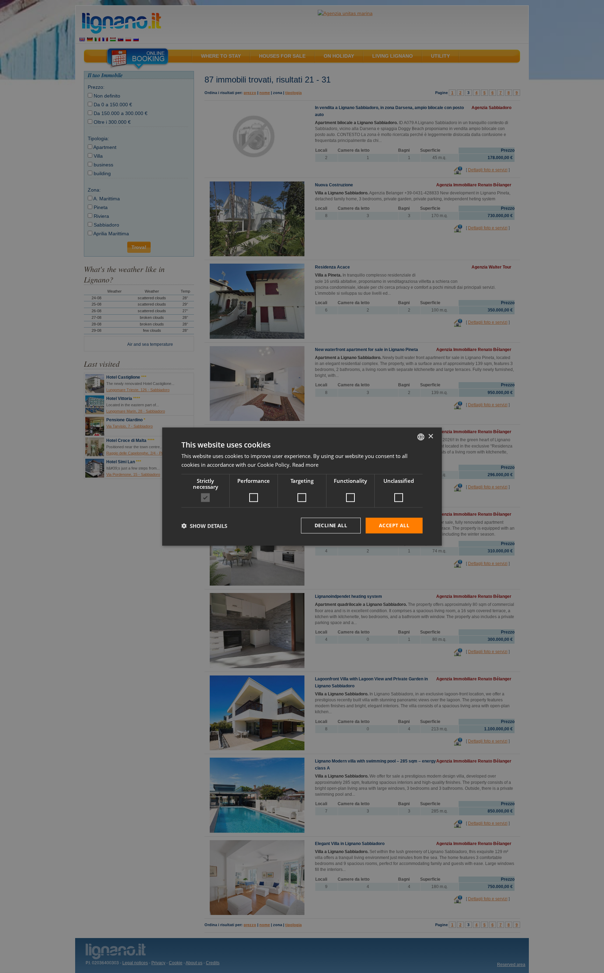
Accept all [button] (394, 525)
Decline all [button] (331, 525)
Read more (305, 464)
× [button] (430, 436)
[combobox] (420, 436)
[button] (204, 525)
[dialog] (302, 486)
